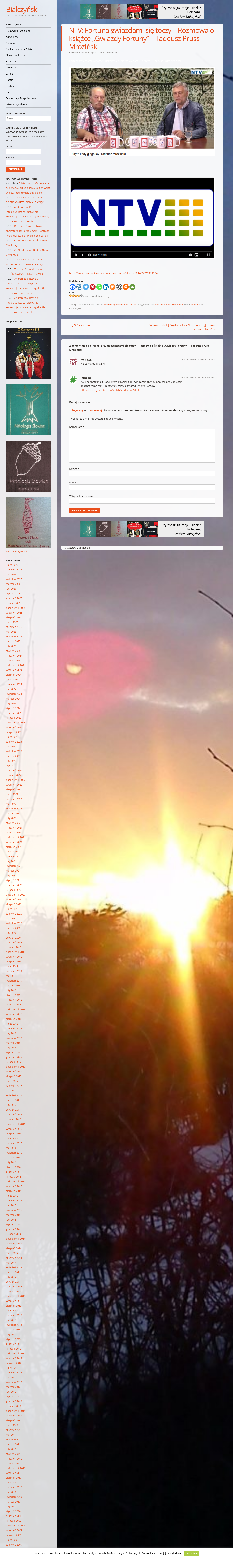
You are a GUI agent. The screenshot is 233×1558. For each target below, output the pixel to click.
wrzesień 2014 (14, 1243)
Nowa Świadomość (173, 304)
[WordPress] (119, 287)
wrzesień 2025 (14, 612)
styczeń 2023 (13, 765)
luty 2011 (11, 1449)
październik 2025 (15, 607)
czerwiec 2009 (14, 1544)
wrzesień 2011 (14, 1415)
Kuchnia (10, 86)
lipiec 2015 (12, 1195)
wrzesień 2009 (14, 1530)
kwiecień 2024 (14, 693)
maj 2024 (11, 689)
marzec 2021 (13, 870)
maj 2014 (11, 1262)
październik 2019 (15, 952)
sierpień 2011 (13, 1420)
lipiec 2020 (12, 909)
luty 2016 (11, 1162)
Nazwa (74, 468)
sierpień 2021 (13, 846)
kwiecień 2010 (14, 1496)
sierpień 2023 (13, 732)
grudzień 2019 (14, 942)
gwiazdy (159, 304)
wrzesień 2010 (14, 1473)
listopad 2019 (13, 947)
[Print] (126, 287)
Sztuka (9, 73)
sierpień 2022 (13, 789)
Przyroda (11, 61)
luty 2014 (11, 1277)
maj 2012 (11, 1377)
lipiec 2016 (12, 1138)
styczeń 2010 (13, 1511)
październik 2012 (15, 1353)
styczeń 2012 (13, 1396)
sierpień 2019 (13, 961)
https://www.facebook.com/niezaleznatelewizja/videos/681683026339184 (113, 273)
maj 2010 (11, 1492)
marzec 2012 (13, 1386)
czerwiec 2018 (14, 1028)
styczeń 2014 (13, 1281)
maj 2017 (11, 1090)
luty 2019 (11, 990)
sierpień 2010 (13, 1477)
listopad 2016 (13, 1119)
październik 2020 (15, 894)
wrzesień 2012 (14, 1358)
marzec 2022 (13, 813)
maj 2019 (11, 975)
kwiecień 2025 (14, 636)
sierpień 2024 (13, 674)
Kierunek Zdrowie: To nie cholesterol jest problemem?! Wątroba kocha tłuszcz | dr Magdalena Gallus (27, 230)
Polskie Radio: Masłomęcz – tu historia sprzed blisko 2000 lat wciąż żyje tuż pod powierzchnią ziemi (28, 187)
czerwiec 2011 (14, 1430)
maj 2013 (11, 1320)
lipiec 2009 (12, 1539)
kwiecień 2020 (14, 923)
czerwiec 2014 (14, 1257)
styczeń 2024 (13, 708)
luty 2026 (11, 588)
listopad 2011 (13, 1406)
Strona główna (14, 24)
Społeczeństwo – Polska (19, 49)
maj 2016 (11, 1148)
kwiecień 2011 (14, 1439)
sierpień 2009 (13, 1535)
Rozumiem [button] (191, 1553)
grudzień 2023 (14, 713)
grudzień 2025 (14, 598)
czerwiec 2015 (14, 1200)
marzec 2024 (13, 698)
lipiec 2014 (12, 1253)
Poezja (9, 79)
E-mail (74, 482)
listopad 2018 (13, 1004)
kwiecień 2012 (14, 1382)
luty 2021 (11, 875)
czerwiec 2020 (14, 913)
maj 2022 (11, 803)
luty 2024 (11, 703)
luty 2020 (11, 932)
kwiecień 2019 (14, 980)
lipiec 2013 (12, 1310)
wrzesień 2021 (14, 842)
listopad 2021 (13, 832)
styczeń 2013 (13, 1339)
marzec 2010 (13, 1501)
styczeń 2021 (13, 880)
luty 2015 (11, 1219)
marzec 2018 (13, 1042)
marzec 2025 (13, 641)
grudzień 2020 (14, 885)
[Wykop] (79, 287)
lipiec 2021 (12, 851)
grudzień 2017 (14, 1057)
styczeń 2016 (13, 1167)
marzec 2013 (13, 1329)
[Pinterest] (93, 287)
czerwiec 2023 (14, 741)
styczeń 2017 (13, 1109)
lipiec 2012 (12, 1367)
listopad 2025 (13, 603)
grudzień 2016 (14, 1114)
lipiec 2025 (12, 622)
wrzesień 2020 (14, 899)
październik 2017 (15, 1066)
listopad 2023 (13, 717)
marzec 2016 (13, 1157)
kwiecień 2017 (14, 1095)
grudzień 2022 (14, 770)
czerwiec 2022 (14, 799)
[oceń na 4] (78, 295)
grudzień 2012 (14, 1343)
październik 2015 (15, 1181)
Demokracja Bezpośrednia (21, 98)
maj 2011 (11, 1434)
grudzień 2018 (14, 999)
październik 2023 (15, 722)
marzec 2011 (13, 1444)
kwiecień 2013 (14, 1324)
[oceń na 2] (73, 295)
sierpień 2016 (13, 1133)
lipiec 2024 (12, 679)
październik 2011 (15, 1410)
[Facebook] (73, 287)
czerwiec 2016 (14, 1143)
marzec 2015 (13, 1214)
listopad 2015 (13, 1176)
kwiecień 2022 (14, 808)
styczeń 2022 (13, 822)
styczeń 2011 (13, 1453)
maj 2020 (11, 918)
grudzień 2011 (14, 1401)
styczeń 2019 (13, 995)
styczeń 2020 (13, 937)
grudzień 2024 (14, 655)
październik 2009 (15, 1525)
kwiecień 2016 (14, 1152)
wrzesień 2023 (14, 727)
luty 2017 (11, 1104)
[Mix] (112, 287)
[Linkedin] (106, 287)
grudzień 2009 (14, 1516)
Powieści (11, 67)
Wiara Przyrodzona (16, 104)
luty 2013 (11, 1334)
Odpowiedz (209, 359)
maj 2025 (11, 631)
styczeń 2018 (13, 1052)
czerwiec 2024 (14, 684)
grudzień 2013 (14, 1286)
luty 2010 (11, 1506)
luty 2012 (11, 1391)
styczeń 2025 (13, 650)
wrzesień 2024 (14, 670)
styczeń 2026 (13, 593)
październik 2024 (15, 665)
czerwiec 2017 (14, 1085)
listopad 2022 (13, 775)
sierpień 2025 (13, 617)
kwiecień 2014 (14, 1267)
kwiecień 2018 (14, 1038)
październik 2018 (15, 1009)
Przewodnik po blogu (18, 30)
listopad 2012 (13, 1348)
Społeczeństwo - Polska (124, 304)
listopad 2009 (13, 1520)
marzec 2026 (13, 584)
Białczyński (22, 9)
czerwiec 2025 (14, 627)
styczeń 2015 (13, 1224)
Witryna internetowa (81, 496)
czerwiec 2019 (14, 971)
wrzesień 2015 (14, 1186)
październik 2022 (15, 779)
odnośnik (195, 304)
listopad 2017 (13, 1061)
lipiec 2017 (12, 1081)
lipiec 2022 (12, 794)
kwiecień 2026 (14, 579)
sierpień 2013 (13, 1305)
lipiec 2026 (12, 564)
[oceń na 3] (76, 295)
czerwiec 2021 (14, 856)
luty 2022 (11, 818)
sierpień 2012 (13, 1363)
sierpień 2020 (13, 904)
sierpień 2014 (13, 1248)
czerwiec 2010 (14, 1487)
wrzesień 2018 (14, 1014)
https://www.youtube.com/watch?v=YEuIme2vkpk (110, 390)
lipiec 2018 (12, 1023)
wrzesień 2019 (14, 956)
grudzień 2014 (14, 1229)
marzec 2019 (13, 985)
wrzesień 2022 (14, 784)
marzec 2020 (13, 928)
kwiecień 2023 (14, 751)
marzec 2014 (13, 1272)
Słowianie (11, 43)
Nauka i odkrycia (15, 55)
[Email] (132, 287)
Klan (8, 92)
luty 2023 (11, 760)
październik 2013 (15, 1296)
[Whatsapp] (99, 287)
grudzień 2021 (14, 827)
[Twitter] (86, 287)
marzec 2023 (13, 756)
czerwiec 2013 (14, 1315)
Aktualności (12, 36)
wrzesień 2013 (14, 1300)
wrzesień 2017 (14, 1071)
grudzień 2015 (14, 1171)
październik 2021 (15, 837)
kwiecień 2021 (14, 866)
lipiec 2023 (12, 736)
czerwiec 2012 (14, 1372)
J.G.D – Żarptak (79, 325)
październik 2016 (15, 1124)
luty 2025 (11, 646)
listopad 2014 (13, 1234)
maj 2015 (11, 1205)
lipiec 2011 (12, 1425)
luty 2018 (11, 1047)
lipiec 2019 (12, 966)
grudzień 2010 (14, 1458)
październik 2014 (15, 1238)
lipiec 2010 (12, 1482)
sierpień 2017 (13, 1076)
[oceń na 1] (70, 295)
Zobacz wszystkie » (16, 551)
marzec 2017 (13, 1100)
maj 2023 (11, 746)
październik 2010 (15, 1468)
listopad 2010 (13, 1463)
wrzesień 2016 (14, 1128)
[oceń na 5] (81, 295)
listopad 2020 (13, 889)
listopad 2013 (13, 1291)
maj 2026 (11, 574)
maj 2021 (11, 861)
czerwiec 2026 (14, 569)
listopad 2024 (13, 660)
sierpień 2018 (13, 1018)
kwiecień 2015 (14, 1210)
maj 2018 (11, 1033)
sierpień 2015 (13, 1191)
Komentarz (76, 426)
